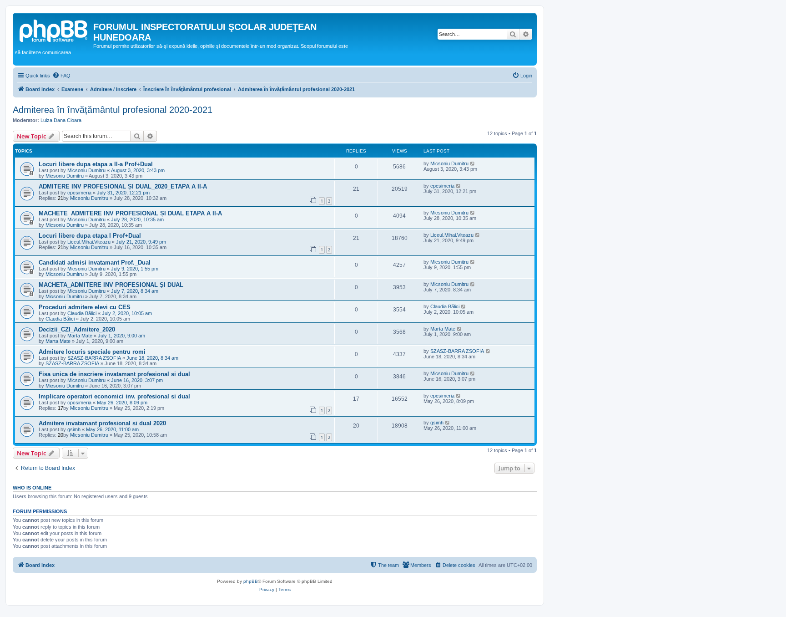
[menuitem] (61, 75)
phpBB (250, 581)
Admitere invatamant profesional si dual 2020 (102, 423)
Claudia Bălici (81, 313)
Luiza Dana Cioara (60, 120)
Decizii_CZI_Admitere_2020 (77, 329)
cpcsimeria (79, 192)
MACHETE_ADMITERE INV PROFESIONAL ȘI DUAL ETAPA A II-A (130, 213)
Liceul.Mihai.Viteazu (89, 242)
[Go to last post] (473, 163)
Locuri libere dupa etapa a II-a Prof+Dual (96, 164)
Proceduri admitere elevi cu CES (85, 307)
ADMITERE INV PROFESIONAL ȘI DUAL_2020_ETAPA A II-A (123, 186)
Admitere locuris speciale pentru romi (92, 351)
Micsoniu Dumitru (86, 170)
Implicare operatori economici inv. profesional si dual (114, 396)
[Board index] (54, 29)
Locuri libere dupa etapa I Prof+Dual (90, 235)
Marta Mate (79, 335)
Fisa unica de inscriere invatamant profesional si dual (114, 374)
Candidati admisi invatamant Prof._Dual (95, 262)
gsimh (74, 429)
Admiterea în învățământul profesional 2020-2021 (112, 110)
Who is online (32, 487)
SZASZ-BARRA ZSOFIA (94, 358)
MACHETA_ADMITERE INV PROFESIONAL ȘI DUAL (111, 284)
